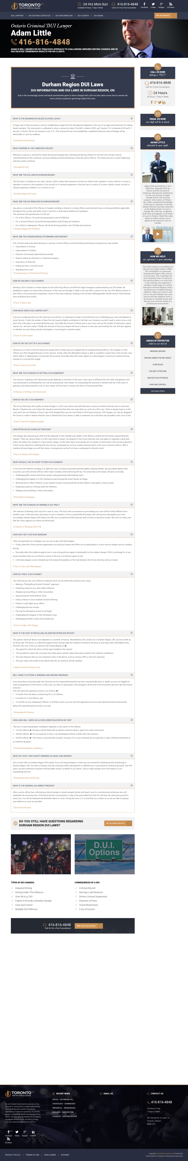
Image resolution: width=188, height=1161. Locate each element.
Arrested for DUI (22, 167)
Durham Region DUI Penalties (27, 229)
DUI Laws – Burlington (62, 1112)
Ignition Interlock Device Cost (27, 667)
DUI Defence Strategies (25, 497)
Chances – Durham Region (64, 1116)
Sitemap (65, 1155)
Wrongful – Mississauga (63, 1108)
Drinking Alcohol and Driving (27, 778)
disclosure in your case (86, 323)
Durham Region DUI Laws (25, 194)
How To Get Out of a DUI (25, 365)
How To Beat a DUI (23, 303)
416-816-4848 (43, 41)
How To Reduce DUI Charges (27, 454)
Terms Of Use (32, 1155)
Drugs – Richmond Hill (63, 1099)
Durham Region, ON (106, 640)
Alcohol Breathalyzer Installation (29, 748)
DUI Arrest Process (23, 807)
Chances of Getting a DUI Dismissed (30, 392)
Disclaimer (50, 1155)
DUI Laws (91, 98)
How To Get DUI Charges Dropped (29, 421)
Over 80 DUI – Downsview (63, 1104)
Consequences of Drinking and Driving (31, 273)
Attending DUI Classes (24, 712)
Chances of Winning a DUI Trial (28, 527)
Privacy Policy (13, 1155)
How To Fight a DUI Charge (26, 625)
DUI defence (117, 290)
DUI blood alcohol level (25, 140)
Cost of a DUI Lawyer (24, 335)
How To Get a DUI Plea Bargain (28, 566)
